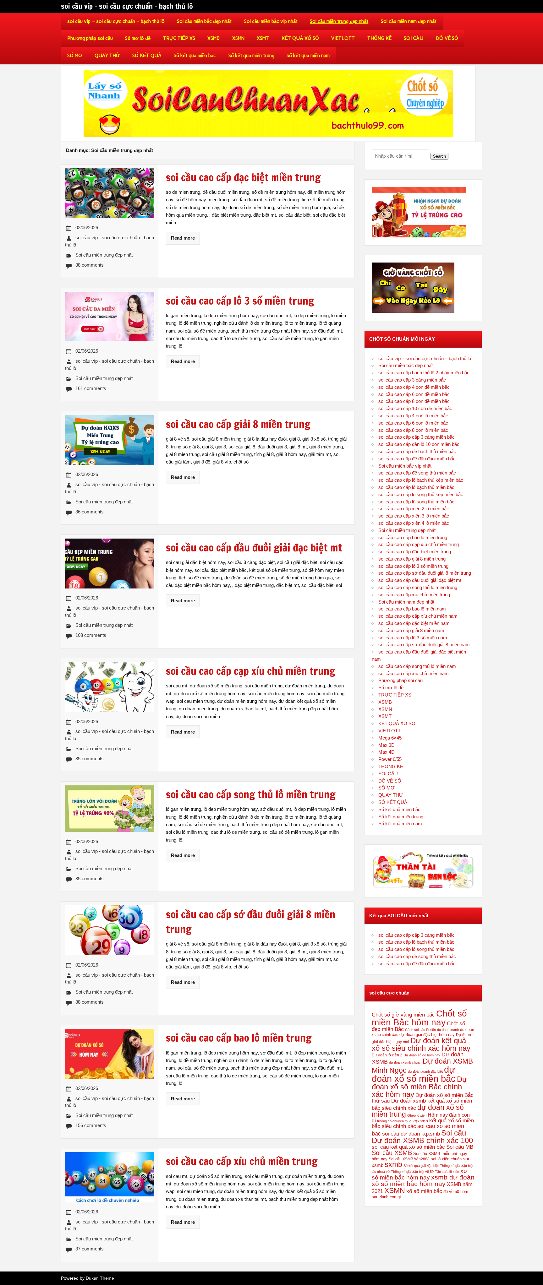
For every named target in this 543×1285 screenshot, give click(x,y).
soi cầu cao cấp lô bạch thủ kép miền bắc (420, 480)
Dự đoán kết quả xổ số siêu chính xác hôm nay (421, 1044)
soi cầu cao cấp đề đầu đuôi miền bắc (417, 458)
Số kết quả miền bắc (195, 55)
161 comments (90, 388)
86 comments (89, 511)
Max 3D (386, 745)
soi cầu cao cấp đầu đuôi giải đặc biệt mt (419, 580)
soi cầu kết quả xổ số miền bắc (408, 1147)
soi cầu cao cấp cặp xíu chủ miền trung (418, 544)
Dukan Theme (100, 1278)
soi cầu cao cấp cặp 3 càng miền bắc (416, 437)
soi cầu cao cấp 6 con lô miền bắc (413, 423)
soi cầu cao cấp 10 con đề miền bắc (415, 408)
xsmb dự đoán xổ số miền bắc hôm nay (423, 1180)
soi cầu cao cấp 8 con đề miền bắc (414, 401)
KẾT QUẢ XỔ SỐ (300, 38)
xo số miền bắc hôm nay (419, 1174)
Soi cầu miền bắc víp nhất (271, 21)
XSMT (263, 38)
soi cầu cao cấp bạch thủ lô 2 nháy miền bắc (423, 372)
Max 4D (386, 752)
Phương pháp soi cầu (90, 38)
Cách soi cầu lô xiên (420, 1030)
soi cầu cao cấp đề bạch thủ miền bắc (417, 451)
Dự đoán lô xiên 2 (387, 1055)
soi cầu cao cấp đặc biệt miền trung (414, 551)
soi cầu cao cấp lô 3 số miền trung (413, 566)
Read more (183, 238)
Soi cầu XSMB (392, 1152)
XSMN (238, 38)
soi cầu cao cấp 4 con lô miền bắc (413, 415)
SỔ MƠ (74, 55)
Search (439, 156)
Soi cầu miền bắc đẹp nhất (204, 21)
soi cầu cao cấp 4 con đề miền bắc (414, 387)
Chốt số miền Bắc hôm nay (419, 1017)
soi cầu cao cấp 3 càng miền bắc (412, 379)
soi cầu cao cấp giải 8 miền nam (411, 630)
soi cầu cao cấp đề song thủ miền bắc (417, 472)
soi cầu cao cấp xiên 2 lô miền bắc (413, 508)
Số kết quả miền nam (308, 55)
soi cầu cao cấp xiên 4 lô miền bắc (413, 523)
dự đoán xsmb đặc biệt (425, 1071)
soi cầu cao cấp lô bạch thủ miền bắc (416, 487)
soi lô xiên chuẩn (446, 1159)
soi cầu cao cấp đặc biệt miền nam (414, 623)
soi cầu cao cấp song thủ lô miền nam (417, 666)
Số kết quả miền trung (251, 55)
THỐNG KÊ (379, 38)
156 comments (90, 1125)
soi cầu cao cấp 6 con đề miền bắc (414, 394)
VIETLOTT (343, 38)
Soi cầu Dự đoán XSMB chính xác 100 (422, 1137)
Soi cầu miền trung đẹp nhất (339, 21)
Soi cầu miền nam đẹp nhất (408, 21)
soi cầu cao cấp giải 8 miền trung (412, 558)
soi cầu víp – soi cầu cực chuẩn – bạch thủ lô (116, 21)
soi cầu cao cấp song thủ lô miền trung (417, 587)
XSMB (213, 38)
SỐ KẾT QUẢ (147, 55)
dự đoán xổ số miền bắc (414, 1074)
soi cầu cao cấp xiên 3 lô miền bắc (413, 515)
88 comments (89, 265)
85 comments (89, 758)
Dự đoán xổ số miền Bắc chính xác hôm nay (419, 1086)
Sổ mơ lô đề (138, 38)
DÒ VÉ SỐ (447, 38)
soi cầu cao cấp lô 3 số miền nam (412, 637)
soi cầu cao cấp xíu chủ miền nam (413, 673)
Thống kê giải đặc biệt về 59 (412, 1172)
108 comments (90, 635)
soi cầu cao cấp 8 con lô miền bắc (413, 430)
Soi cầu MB (459, 1147)
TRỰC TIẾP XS (179, 38)
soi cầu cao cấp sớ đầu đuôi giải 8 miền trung (424, 573)
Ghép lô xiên (416, 1115)
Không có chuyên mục (394, 1121)
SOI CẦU (413, 38)
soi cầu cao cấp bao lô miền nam (412, 608)
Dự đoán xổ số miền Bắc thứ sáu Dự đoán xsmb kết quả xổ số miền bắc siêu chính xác (423, 1101)
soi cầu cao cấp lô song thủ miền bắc (416, 501)
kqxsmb (420, 1120)
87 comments (89, 1248)
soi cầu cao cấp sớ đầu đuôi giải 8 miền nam (424, 644)
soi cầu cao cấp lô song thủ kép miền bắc (420, 494)
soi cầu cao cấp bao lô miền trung (412, 537)
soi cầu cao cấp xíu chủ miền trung (414, 594)
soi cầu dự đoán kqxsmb (411, 1133)
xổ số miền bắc (424, 1191)
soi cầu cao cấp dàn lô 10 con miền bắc (418, 444)
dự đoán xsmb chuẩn (405, 1062)
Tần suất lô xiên (447, 1172)
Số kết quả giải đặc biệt (421, 1166)
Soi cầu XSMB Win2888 (409, 1159)
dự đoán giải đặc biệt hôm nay (427, 1034)
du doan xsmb (448, 1030)
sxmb (393, 1164)
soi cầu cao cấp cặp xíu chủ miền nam (418, 616)
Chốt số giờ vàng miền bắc (403, 1015)
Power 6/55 (390, 759)
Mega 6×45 (390, 737)
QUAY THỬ (107, 55)
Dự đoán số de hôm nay (421, 1055)
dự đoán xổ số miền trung (418, 1111)
